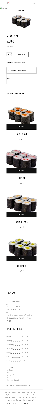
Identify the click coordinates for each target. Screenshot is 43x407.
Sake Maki (21, 134)
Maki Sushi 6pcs (19, 62)
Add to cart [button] (21, 127)
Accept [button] (15, 403)
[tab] (21, 70)
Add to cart (21, 54)
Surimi (21, 178)
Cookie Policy (24, 403)
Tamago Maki (21, 222)
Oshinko (21, 266)
